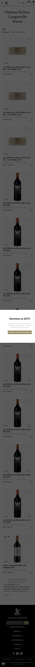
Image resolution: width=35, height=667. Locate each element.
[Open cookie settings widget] (3, 663)
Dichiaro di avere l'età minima (20, 332)
